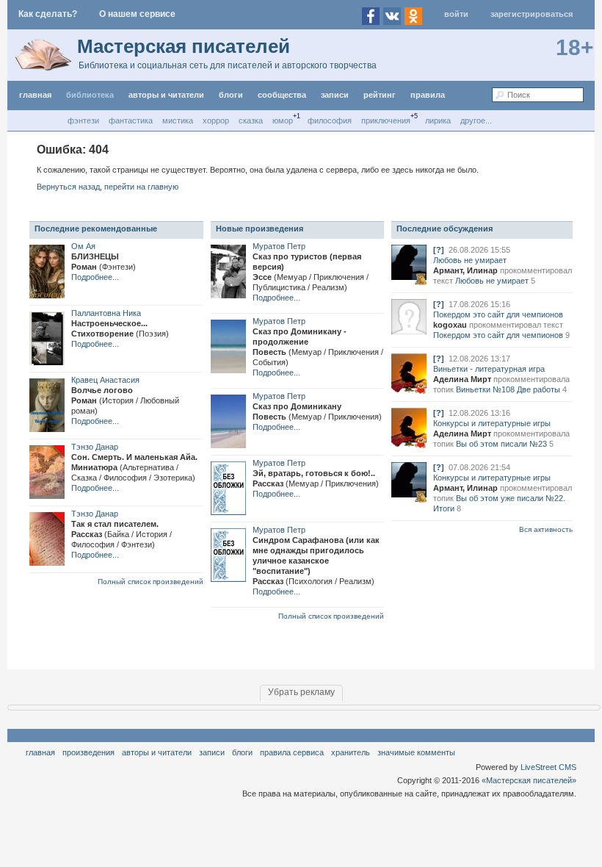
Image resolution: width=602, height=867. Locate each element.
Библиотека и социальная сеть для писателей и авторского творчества (228, 65)
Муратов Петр (279, 246)
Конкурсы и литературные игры (492, 423)
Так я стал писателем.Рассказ (121, 534)
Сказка (251, 120)
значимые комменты (416, 752)
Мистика (177, 120)
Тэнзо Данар (94, 446)
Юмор (282, 120)
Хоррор (216, 120)
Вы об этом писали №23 (501, 443)
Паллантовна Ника (106, 313)
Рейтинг (379, 94)
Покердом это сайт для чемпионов (498, 314)
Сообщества (282, 94)
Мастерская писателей (183, 46)
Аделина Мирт (462, 379)
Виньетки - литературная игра (489, 368)
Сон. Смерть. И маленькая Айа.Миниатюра (134, 467)
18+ (575, 47)
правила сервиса (292, 752)
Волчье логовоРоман (125, 400)
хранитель (350, 752)
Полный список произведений (150, 582)
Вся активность (546, 529)
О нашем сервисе (137, 14)
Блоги (231, 94)
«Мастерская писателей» (529, 780)
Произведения (88, 752)
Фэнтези (83, 120)
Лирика (438, 120)
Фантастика (131, 120)
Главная (40, 752)
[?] (438, 249)
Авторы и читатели (157, 752)
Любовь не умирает (470, 260)
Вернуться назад (68, 186)
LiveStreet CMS (548, 767)
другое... (476, 120)
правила (427, 94)
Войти (456, 14)
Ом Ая (83, 246)
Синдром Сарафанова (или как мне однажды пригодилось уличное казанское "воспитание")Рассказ (316, 561)
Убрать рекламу (301, 692)
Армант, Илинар (465, 270)
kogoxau (450, 324)
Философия (330, 120)
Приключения (385, 120)
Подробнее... (95, 277)
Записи (335, 94)
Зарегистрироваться (531, 14)
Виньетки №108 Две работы (508, 389)
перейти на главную (141, 186)
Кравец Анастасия (105, 379)
